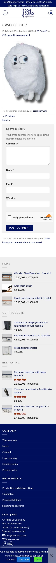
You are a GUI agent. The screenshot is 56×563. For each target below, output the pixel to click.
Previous (8, 115)
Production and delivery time (17, 487)
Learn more (23, 559)
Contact (6, 451)
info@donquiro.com (15, 535)
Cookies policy (10, 463)
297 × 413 (42, 30)
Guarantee (8, 493)
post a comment (40, 111)
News (5, 445)
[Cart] (50, 12)
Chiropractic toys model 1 (16, 34)
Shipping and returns (13, 505)
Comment (12, 143)
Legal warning (9, 458)
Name (10, 170)
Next (6, 119)
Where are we (11, 539)
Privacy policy (9, 469)
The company (9, 440)
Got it (38, 559)
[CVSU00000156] (25, 72)
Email (9, 184)
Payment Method (11, 499)
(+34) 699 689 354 (15, 531)
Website (10, 198)
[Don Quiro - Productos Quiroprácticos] (28, 12)
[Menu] (5, 12)
